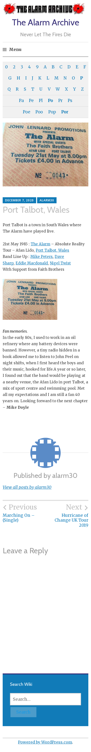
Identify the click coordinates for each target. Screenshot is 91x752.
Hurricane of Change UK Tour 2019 (71, 515)
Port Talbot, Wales (52, 250)
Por (64, 112)
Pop (52, 112)
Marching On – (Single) (20, 513)
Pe (31, 100)
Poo (39, 112)
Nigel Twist (60, 263)
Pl (40, 100)
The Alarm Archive (45, 22)
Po (50, 100)
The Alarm (40, 244)
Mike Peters (41, 256)
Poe (26, 112)
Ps (70, 100)
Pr (60, 100)
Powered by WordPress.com (45, 742)
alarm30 (47, 200)
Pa (21, 100)
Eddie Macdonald (32, 263)
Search (23, 712)
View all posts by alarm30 (27, 487)
